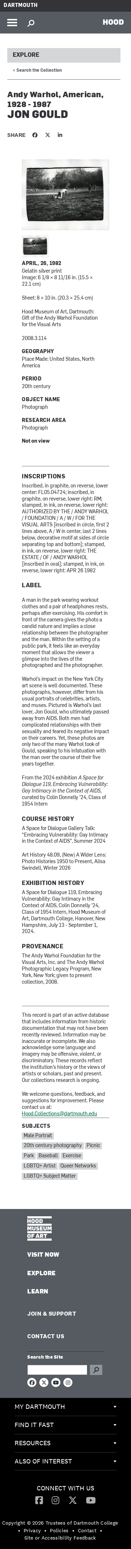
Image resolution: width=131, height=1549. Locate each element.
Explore (26, 55)
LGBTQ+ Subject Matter (50, 1176)
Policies (59, 1530)
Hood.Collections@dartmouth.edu (59, 1114)
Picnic (93, 1146)
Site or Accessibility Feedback (60, 1537)
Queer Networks (78, 1166)
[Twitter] (72, 1500)
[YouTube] (91, 1500)
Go (96, 1370)
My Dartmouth (40, 1406)
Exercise (72, 1156)
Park (29, 1156)
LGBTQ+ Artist (40, 1166)
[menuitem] (65, 1407)
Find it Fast (34, 1424)
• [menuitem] (19, 1530)
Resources (33, 1443)
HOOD (113, 21)
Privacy (32, 1530)
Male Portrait (38, 1136)
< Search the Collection (37, 70)
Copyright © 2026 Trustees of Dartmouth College (60, 1523)
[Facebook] (39, 1500)
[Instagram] (55, 1500)
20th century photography (53, 1146)
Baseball (48, 1156)
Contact (87, 1530)
